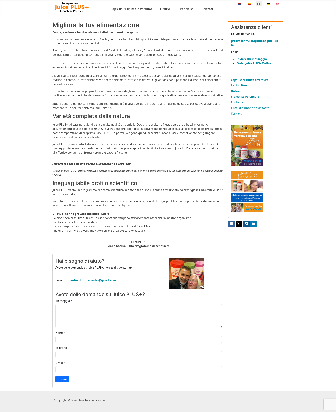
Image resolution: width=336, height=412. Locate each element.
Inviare (62, 379)
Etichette (237, 102)
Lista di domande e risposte (250, 108)
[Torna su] (330, 405)
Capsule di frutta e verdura (131, 9)
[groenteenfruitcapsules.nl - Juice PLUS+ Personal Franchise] (247, 191)
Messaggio (63, 301)
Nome (60, 333)
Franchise (186, 9)
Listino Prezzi (240, 85)
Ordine (165, 9)
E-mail (60, 363)
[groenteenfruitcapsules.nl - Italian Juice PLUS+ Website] (247, 145)
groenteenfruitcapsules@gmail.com (91, 280)
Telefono (61, 348)
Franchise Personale (245, 97)
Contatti (207, 9)
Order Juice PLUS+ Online (254, 63)
